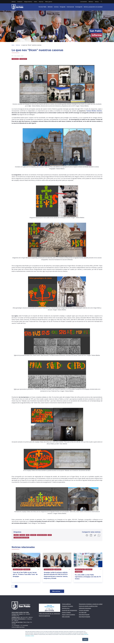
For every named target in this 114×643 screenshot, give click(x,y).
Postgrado (62, 7)
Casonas (22, 535)
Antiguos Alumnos (28, 1)
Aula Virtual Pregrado (84, 614)
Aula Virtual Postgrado (84, 616)
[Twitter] (95, 535)
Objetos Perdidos (66, 612)
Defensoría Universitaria (85, 608)
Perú (28, 535)
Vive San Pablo (42, 7)
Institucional (15, 59)
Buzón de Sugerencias (44, 615)
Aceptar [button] (85, 639)
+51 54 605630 (15, 625)
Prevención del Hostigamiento (69, 610)
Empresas (41, 1)
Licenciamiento (83, 1)
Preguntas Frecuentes (67, 606)
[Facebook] (87, 535)
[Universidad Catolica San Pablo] (17, 6)
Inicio (13, 45)
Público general (48, 1)
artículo (16, 535)
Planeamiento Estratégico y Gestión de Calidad (90, 604)
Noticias (97, 1)
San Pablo (33, 535)
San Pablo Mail (82, 612)
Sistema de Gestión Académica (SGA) (88, 606)
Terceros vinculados (84, 610)
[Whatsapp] (99, 535)
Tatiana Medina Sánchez (94, 111)
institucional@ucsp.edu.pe (18, 627)
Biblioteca (91, 1)
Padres (35, 1)
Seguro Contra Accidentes (68, 614)
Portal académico (66, 604)
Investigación (78, 7)
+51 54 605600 (24, 625)
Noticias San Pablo (18, 569)
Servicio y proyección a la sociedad (93, 7)
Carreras (56, 7)
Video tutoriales (66, 616)
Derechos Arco (65, 608)
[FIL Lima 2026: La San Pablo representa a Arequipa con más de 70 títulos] (88, 560)
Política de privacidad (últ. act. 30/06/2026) (49, 613)
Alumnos (14, 1)
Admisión (50, 7)
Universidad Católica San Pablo (21, 537)
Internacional (70, 7)
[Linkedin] (91, 535)
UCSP (49, 535)
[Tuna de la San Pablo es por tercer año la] (26, 560)
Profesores (19, 1)
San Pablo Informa (42, 535)
